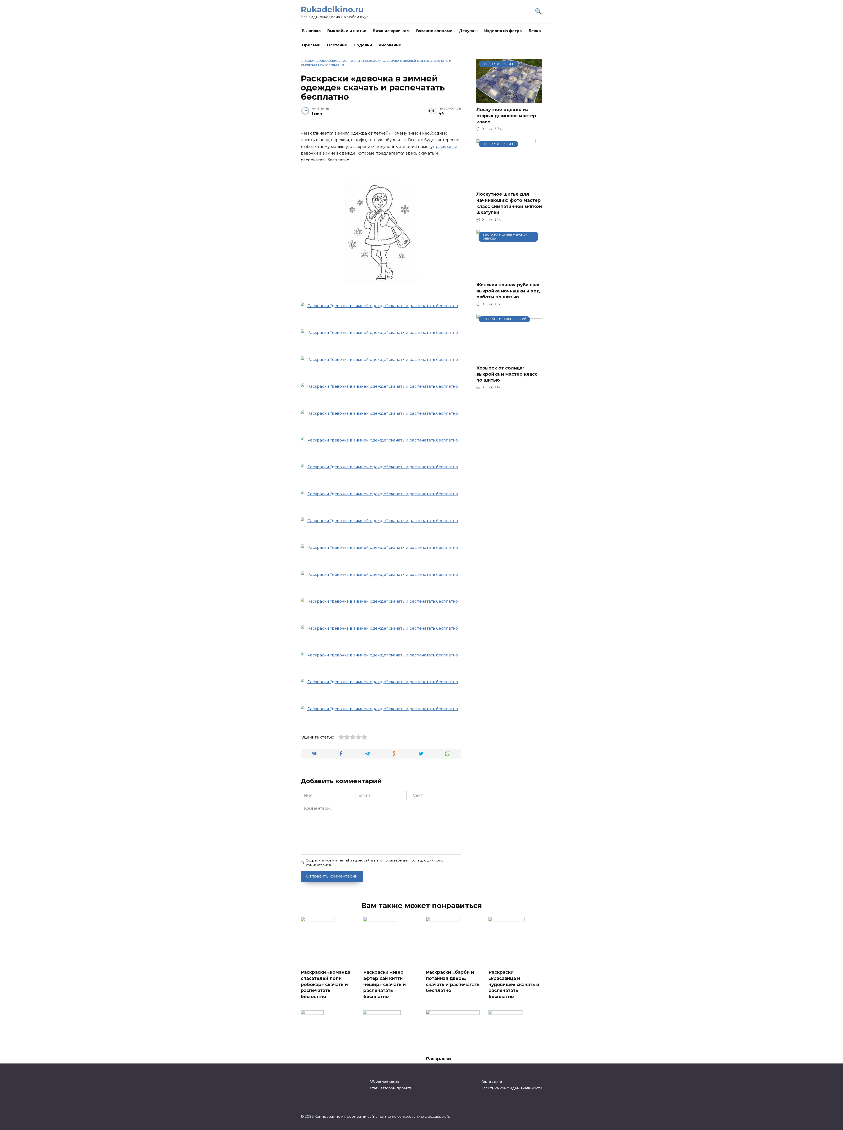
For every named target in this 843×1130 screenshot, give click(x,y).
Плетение (337, 45)
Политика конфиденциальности (511, 1088)
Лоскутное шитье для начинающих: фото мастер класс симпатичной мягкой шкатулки (509, 203)
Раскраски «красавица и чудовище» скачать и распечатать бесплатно (513, 984)
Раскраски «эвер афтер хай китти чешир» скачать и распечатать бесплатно (384, 984)
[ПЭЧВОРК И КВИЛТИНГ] (509, 99)
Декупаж (468, 31)
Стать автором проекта (391, 1088)
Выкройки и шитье (346, 31)
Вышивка (311, 31)
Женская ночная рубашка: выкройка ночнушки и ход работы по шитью (508, 290)
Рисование (390, 45)
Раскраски (350, 61)
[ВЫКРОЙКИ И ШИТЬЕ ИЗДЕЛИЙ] (509, 358)
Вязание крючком (391, 31)
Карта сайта (491, 1081)
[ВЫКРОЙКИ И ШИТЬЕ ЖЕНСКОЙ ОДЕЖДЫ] (495, 274)
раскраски (446, 146)
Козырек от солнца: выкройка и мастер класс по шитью (506, 374)
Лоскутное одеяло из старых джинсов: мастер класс (506, 115)
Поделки (363, 45)
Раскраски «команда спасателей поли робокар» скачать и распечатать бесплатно (325, 984)
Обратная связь (384, 1081)
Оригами (311, 45)
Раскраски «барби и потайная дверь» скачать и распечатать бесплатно (453, 981)
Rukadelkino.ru (332, 9)
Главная (308, 61)
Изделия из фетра (503, 31)
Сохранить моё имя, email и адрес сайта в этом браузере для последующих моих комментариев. (374, 862)
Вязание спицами (434, 31)
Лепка (534, 31)
